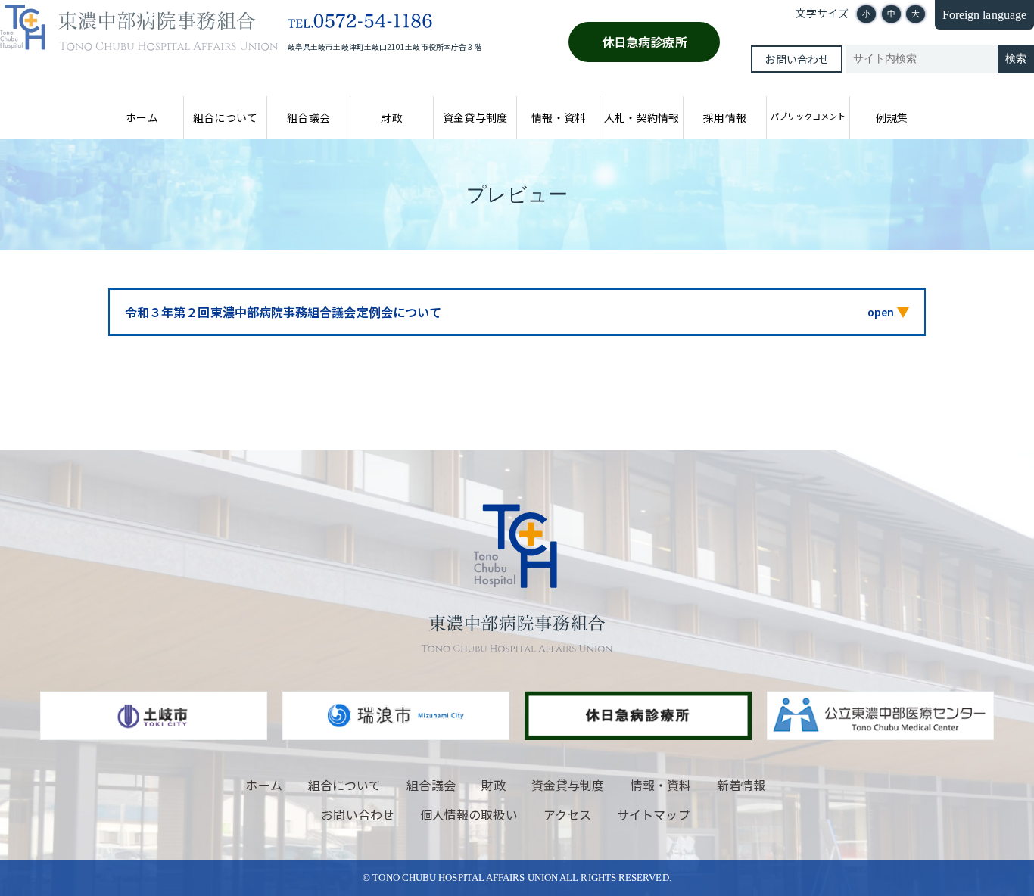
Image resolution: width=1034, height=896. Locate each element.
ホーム (141, 117)
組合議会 (308, 117)
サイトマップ (653, 814)
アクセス (567, 814)
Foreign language (984, 14)
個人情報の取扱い (469, 814)
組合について (225, 117)
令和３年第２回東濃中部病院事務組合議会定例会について (283, 312)
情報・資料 (557, 117)
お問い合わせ (796, 59)
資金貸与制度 (474, 117)
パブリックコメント (808, 116)
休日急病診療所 (644, 42)
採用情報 (724, 117)
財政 (391, 117)
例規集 (892, 117)
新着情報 (741, 785)
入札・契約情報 (641, 117)
